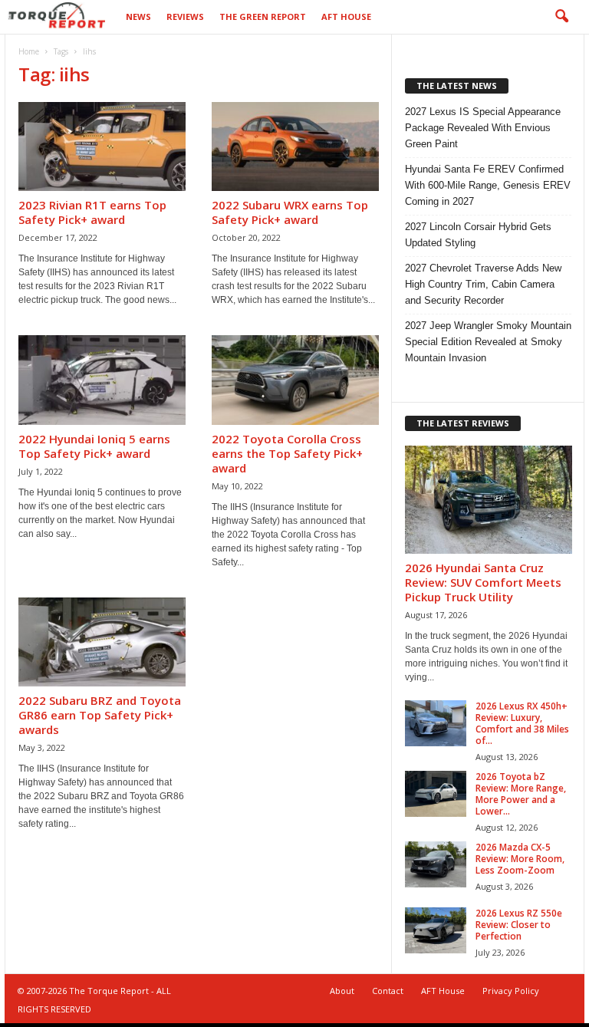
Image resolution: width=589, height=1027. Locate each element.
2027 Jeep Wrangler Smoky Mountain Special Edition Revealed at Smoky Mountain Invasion (488, 342)
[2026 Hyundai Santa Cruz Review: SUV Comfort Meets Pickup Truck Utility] (488, 500)
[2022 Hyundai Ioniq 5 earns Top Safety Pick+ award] (102, 379)
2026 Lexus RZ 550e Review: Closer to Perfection (518, 925)
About (342, 990)
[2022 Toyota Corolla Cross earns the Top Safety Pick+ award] (295, 379)
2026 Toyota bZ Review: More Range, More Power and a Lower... (520, 794)
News (138, 16)
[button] (561, 17)
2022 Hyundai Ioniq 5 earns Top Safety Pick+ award (94, 446)
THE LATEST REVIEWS (462, 423)
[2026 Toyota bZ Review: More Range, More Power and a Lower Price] (435, 794)
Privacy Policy (510, 990)
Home (28, 51)
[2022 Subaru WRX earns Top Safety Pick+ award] (295, 146)
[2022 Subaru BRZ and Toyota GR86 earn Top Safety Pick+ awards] (102, 641)
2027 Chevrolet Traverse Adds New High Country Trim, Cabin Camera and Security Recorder (483, 284)
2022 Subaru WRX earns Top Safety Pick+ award (290, 212)
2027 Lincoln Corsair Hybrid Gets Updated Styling (478, 235)
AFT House (346, 16)
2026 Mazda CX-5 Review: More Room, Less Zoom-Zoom (519, 859)
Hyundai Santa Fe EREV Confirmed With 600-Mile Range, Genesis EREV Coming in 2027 (488, 185)
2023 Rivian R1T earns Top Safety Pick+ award (92, 212)
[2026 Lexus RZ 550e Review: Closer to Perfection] (435, 930)
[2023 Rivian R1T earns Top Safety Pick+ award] (102, 146)
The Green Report (262, 16)
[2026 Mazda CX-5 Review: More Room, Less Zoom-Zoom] (435, 864)
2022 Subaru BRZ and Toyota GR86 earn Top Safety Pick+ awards (99, 715)
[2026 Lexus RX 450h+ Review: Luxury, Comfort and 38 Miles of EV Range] (435, 723)
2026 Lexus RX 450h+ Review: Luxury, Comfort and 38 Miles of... (522, 723)
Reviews (185, 16)
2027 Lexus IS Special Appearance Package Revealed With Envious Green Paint (483, 128)
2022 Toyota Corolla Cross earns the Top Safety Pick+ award (287, 453)
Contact (387, 990)
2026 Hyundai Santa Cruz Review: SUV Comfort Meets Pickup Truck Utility (483, 582)
